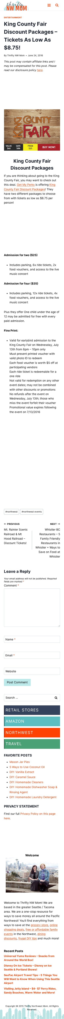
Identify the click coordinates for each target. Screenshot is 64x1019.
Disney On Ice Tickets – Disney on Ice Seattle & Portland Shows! (28, 967)
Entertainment (13, 17)
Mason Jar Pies (20, 762)
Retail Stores (22, 710)
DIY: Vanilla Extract (22, 772)
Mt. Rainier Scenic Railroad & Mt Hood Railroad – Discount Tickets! (16, 534)
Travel (14, 743)
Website (10, 671)
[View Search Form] (57, 5)
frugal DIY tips (27, 938)
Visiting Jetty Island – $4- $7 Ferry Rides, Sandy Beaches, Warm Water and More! (30, 990)
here (40, 70)
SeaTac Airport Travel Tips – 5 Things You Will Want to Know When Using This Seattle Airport (32, 979)
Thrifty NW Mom (16, 55)
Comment (11, 585)
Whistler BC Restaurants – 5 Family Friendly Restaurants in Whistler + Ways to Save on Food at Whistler (47, 540)
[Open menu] (49, 5)
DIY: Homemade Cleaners (26, 782)
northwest (11, 511)
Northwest (19, 732)
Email (10, 655)
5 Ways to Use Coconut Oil (27, 767)
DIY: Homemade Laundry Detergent (33, 797)
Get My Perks (26, 184)
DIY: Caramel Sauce (22, 777)
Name (10, 639)
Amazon (15, 721)
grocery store (39, 925)
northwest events (32, 511)
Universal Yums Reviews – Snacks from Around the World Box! (29, 958)
